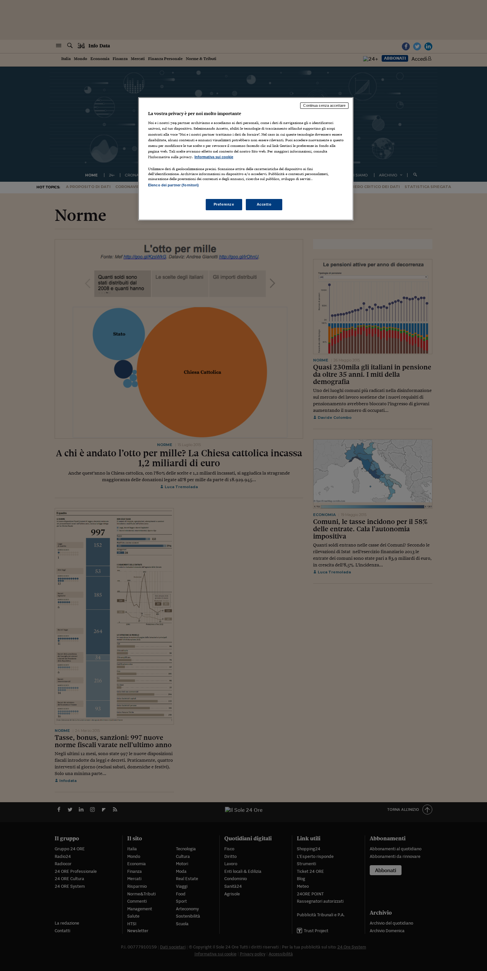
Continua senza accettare (324, 105)
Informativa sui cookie (213, 157)
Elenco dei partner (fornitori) (173, 185)
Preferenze (224, 204)
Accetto (264, 204)
